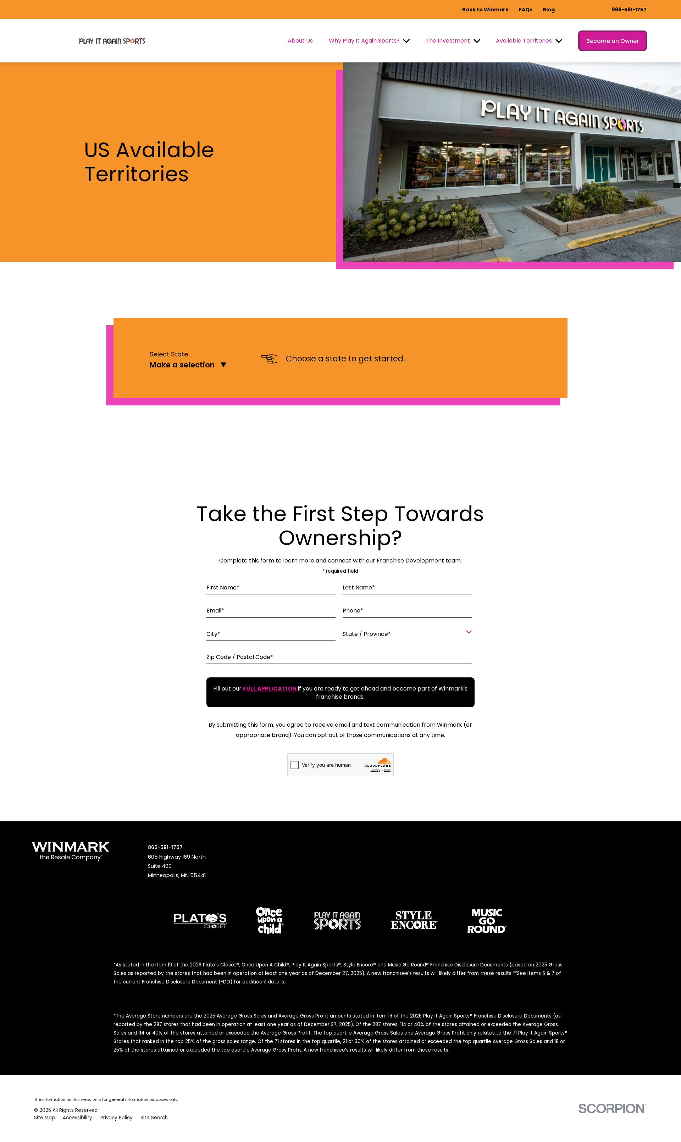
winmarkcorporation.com (490, 846)
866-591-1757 (629, 9)
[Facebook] (579, 846)
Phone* (353, 610)
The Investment (448, 41)
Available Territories (524, 41)
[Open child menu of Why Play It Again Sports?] (406, 41)
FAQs (525, 9)
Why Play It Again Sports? (364, 41)
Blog (549, 9)
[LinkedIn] (628, 846)
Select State (169, 354)
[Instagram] (562, 846)
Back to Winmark (485, 9)
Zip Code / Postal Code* (239, 656)
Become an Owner (612, 41)
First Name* (222, 587)
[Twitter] (595, 846)
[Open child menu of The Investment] (477, 41)
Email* (215, 610)
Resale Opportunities (413, 846)
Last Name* (359, 587)
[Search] (645, 846)
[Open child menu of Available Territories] (558, 41)
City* (213, 633)
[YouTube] (612, 846)
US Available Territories (273, 846)
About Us (300, 41)
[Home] (112, 41)
